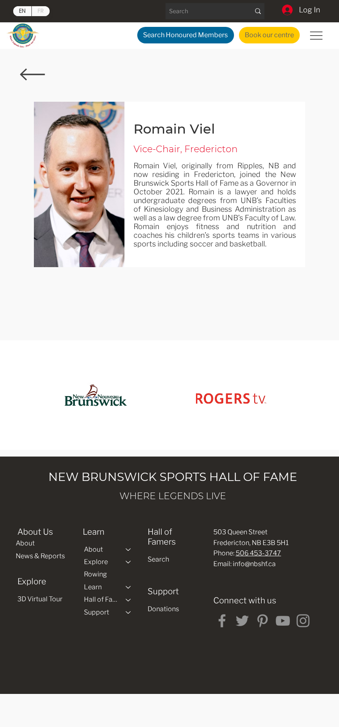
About (25, 543)
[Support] (128, 612)
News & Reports (40, 556)
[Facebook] (222, 620)
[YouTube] (282, 620)
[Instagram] (303, 620)
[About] (128, 549)
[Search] (257, 11)
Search (158, 559)
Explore (96, 562)
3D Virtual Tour (39, 599)
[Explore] (128, 562)
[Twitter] (242, 620)
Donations (163, 609)
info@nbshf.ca (254, 564)
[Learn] (128, 587)
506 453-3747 (258, 553)
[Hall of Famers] (128, 599)
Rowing (95, 574)
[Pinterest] (262, 620)
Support (96, 612)
